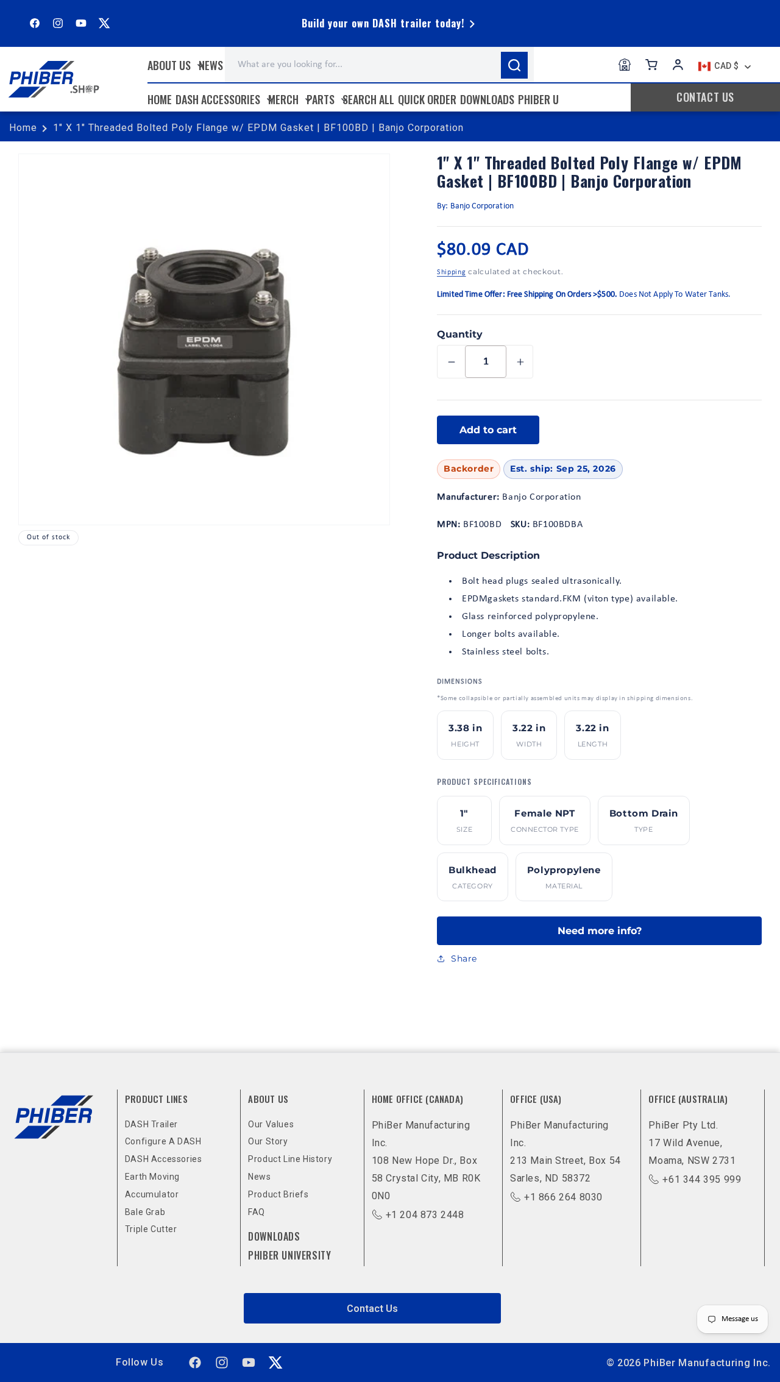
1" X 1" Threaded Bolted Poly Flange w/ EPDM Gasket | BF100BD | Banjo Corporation (258, 127)
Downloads (274, 1236)
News (259, 1177)
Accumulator (152, 1194)
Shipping (451, 272)
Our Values (271, 1124)
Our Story (268, 1141)
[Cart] (651, 64)
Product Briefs (278, 1194)
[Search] (514, 65)
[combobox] (379, 65)
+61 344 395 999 (701, 1179)
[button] (175, 65)
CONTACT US (705, 97)
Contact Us (372, 1308)
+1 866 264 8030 (563, 1197)
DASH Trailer (151, 1124)
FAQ (256, 1212)
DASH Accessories (163, 1159)
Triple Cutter (151, 1229)
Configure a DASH (163, 1141)
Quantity (460, 334)
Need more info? (600, 931)
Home (23, 127)
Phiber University (289, 1255)
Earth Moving (152, 1177)
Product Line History (290, 1159)
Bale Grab (145, 1212)
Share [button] (464, 958)
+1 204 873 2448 (425, 1215)
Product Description (488, 555)
